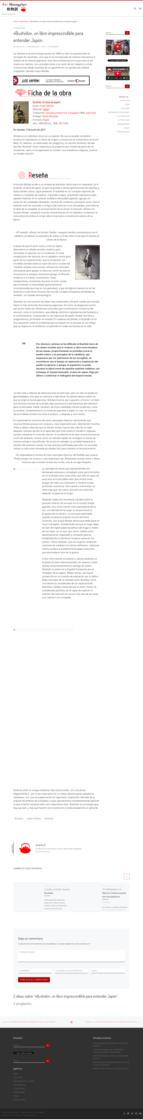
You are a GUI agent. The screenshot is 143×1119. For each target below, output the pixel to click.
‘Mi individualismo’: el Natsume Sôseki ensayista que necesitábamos (114, 893)
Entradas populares (119, 112)
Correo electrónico (69, 971)
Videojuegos (123, 131)
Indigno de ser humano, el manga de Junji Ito (111, 1068)
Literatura (24, 21)
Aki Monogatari (13, 1112)
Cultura (125, 108)
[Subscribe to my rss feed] (124, 1113)
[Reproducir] (109, 78)
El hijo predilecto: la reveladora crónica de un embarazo (110, 1044)
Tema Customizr (31, 1115)
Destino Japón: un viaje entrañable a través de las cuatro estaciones (111, 1063)
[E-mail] (128, 1113)
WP (12, 1115)
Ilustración (123, 116)
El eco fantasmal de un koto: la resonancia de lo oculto (110, 1057)
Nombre (24, 971)
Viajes (127, 128)
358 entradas (43, 851)
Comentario (27, 952)
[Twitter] (132, 1113)
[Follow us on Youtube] (140, 1113)
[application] (118, 73)
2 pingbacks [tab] (22, 1003)
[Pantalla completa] (127, 78)
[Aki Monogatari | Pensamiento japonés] (15, 6)
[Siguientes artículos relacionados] (127, 876)
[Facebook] (136, 1113)
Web (94, 971)
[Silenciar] (124, 78)
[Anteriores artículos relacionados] (120, 876)
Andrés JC (20, 47)
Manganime (123, 124)
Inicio (15, 21)
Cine (127, 104)
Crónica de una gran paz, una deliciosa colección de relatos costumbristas (108, 1050)
